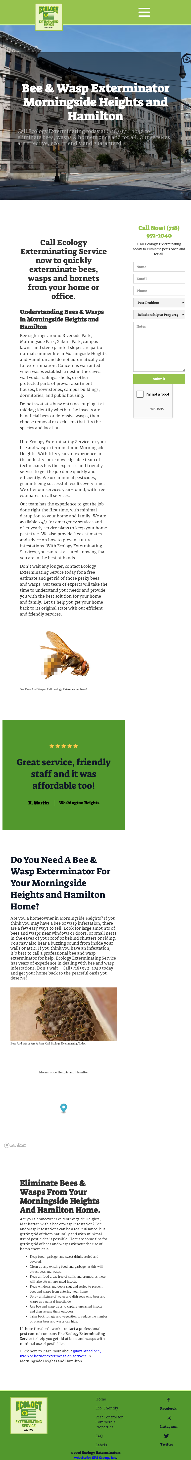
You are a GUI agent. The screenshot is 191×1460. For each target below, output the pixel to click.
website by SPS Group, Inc (95, 1457)
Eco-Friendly (107, 1408)
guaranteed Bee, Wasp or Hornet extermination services (60, 1353)
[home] (49, 12)
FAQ (99, 1436)
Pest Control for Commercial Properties (109, 1422)
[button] (144, 12)
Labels (101, 1445)
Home (101, 1399)
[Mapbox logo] (15, 1145)
